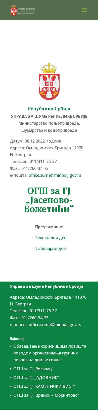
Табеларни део (50, 248)
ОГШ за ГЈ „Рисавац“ (33, 369)
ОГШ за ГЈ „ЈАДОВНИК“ (36, 377)
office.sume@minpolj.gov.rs (55, 324)
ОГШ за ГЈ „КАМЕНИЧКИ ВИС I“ (44, 386)
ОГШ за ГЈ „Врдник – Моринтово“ (46, 395)
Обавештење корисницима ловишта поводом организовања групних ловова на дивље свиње (49, 352)
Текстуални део (51, 237)
